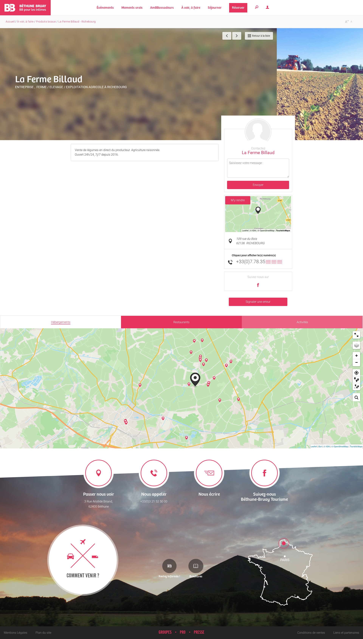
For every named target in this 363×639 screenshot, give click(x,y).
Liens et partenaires (346, 632)
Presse (199, 632)
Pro (182, 632)
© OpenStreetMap (339, 446)
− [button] (356, 362)
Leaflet (314, 446)
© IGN (327, 446)
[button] (132, 7)
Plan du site (43, 632)
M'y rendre (238, 200)
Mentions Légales (15, 632)
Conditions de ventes (311, 632)
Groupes (165, 632)
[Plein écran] (356, 335)
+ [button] (356, 355)
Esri (320, 446)
